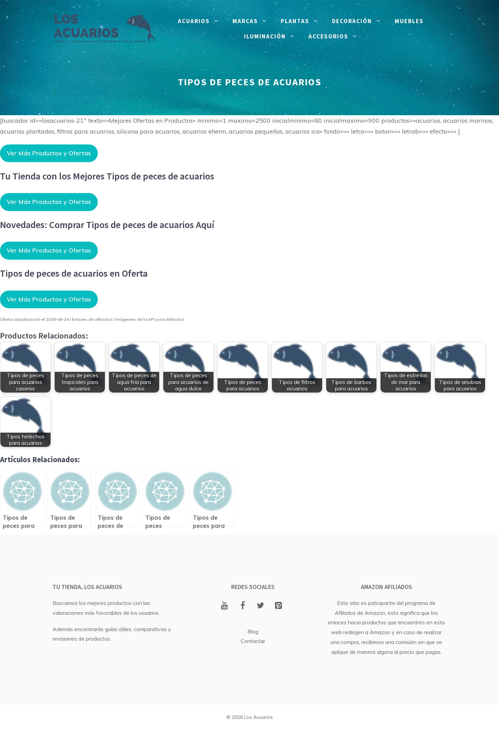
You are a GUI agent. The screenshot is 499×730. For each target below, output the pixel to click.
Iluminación (265, 36)
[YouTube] (224, 606)
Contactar (253, 641)
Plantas (295, 21)
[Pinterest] (278, 606)
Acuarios (194, 21)
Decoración (352, 21)
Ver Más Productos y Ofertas (49, 153)
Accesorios (328, 36)
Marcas (245, 21)
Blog (252, 631)
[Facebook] (242, 606)
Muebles (409, 21)
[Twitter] (260, 606)
